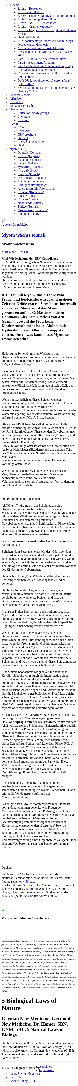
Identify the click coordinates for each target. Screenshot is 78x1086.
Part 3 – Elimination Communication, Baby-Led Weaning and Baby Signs (45, 67)
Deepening (16, 109)
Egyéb (14, 123)
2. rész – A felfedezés (31, 12)
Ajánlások (16, 98)
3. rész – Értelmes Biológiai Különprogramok (46, 15)
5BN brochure (27, 134)
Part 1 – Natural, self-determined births (42, 59)
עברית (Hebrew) (28, 170)
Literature (24, 116)
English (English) (29, 156)
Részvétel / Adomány (31, 141)
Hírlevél (23, 138)
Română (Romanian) (31, 192)
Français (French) (29, 174)
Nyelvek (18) (18, 149)
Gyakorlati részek (29, 37)
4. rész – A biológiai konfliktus (37, 19)
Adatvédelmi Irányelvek (25, 1073)
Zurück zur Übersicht (15, 251)
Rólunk (22, 127)
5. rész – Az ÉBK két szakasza (37, 23)
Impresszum (46, 1070)
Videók (14, 5)
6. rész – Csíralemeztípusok (35, 26)
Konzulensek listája (22, 105)
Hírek (21, 145)
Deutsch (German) (29, 152)
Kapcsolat (24, 131)
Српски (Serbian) (29, 199)
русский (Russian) (30, 167)
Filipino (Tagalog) (29, 213)
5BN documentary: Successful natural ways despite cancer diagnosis (45, 42)
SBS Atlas (16, 102)
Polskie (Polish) (27, 195)
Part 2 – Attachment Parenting (36, 62)
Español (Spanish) (29, 159)
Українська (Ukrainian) (33, 210)
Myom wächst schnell (24, 235)
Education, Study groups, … (36, 113)
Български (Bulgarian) (32, 177)
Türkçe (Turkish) (28, 206)
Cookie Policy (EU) (22, 1081)
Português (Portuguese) (32, 185)
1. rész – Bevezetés (30, 8)
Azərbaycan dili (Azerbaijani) (36, 188)
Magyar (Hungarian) (31, 181)
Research (23, 120)
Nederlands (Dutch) (30, 203)
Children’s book (20, 95)
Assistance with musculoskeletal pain (41, 48)
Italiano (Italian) (28, 163)
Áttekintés (45, 1066)
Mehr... (46, 287)
